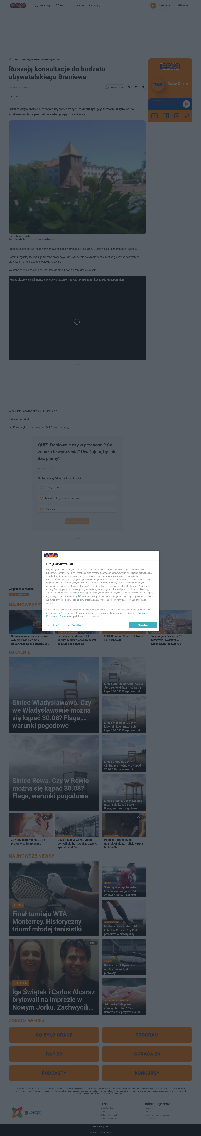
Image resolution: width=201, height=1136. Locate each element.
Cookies (64, 616)
